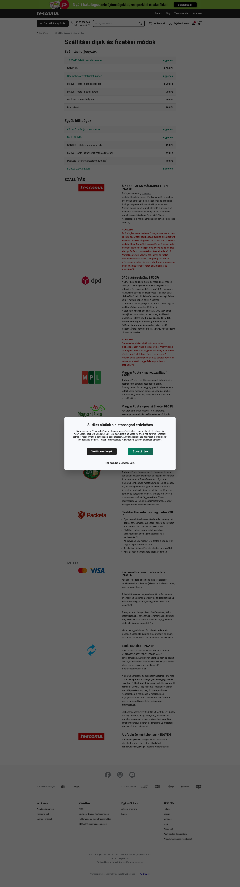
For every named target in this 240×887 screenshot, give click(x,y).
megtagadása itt (126, 463)
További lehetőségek (101, 451)
